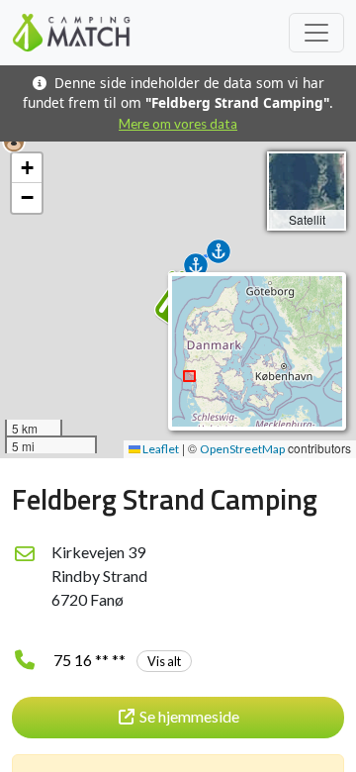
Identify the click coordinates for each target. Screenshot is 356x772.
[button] (14, 141)
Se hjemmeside (189, 716)
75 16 (117, 659)
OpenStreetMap (242, 448)
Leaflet (159, 448)
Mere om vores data (178, 124)
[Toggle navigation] (316, 32)
